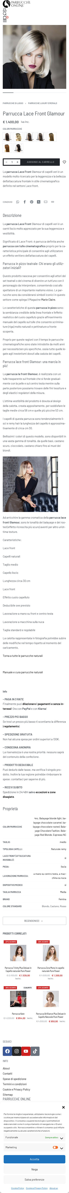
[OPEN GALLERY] (34, 57)
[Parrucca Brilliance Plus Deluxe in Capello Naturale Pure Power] (51, 999)
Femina (62, 899)
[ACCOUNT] (5, 10)
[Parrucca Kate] (18, 999)
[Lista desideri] (64, 162)
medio (63, 842)
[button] (63, 1107)
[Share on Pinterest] (31, 202)
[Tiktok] (35, 1051)
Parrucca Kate (18, 1013)
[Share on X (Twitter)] (38, 202)
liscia (63, 866)
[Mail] (45, 202)
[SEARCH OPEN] (5, 14)
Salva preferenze (34, 1179)
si (65, 884)
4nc (36, 818)
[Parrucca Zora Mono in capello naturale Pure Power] (51, 953)
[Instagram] (16, 1051)
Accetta (34, 1159)
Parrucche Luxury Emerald (42, 103)
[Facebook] (7, 1051)
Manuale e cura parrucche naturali (23, 672)
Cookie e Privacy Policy (37, 1188)
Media (63, 891)
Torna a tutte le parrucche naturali (23, 655)
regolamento (11, 726)
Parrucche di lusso (13, 103)
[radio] (7, 137)
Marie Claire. (48, 299)
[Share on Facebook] (24, 202)
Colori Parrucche (12, 128)
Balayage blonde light (50, 818)
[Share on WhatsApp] (17, 202)
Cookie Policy (17, 1188)
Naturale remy (58, 849)
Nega (34, 1169)
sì (65, 857)
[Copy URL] (52, 202)
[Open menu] (5, 20)
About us (53, 1188)
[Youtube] (25, 1051)
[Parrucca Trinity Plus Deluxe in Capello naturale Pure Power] (18, 953)
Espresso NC (59, 834)
